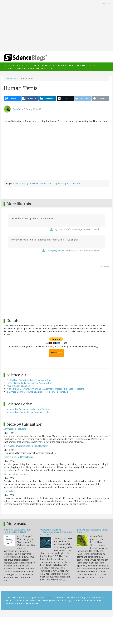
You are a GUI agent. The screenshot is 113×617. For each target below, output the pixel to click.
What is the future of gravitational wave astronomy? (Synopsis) (56, 532)
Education (82, 65)
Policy (93, 65)
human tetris (46, 183)
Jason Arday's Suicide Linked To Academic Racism (30, 412)
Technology (43, 68)
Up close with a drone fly (16, 474)
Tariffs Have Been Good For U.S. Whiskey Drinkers (30, 380)
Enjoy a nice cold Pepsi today (18, 457)
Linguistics (9, 491)
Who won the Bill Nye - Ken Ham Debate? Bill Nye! (17, 530)
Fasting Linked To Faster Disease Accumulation (29, 383)
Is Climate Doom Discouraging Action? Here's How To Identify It (37, 391)
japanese (59, 183)
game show (32, 183)
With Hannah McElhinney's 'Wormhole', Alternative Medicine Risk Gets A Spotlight (45, 388)
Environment (48, 65)
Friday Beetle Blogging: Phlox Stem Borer (92, 530)
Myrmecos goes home (15, 428)
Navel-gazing (19, 183)
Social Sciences (65, 65)
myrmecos (11, 78)
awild (17, 109)
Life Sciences (11, 65)
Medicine (9, 68)
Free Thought (59, 68)
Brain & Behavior (24, 68)
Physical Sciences (29, 65)
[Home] (21, 57)
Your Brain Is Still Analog (18, 385)
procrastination (72, 183)
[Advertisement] (56, 25)
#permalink (93, 229)
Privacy (49, 597)
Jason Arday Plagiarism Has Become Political (28, 409)
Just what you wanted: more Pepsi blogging (26, 446)
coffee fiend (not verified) (61, 250)
